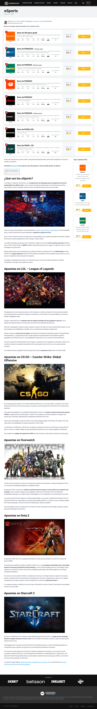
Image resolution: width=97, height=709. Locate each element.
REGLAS (70, 3)
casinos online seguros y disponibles (47, 230)
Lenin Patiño (17, 21)
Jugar (83, 36)
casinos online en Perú (56, 697)
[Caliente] (10, 104)
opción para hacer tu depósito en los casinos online (36, 662)
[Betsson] (10, 40)
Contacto (71, 706)
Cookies (76, 706)
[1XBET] (10, 56)
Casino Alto (6, 14)
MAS (76, 3)
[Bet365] (10, 72)
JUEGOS (55, 3)
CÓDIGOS (62, 3)
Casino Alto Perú (14, 705)
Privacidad (83, 706)
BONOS (49, 3)
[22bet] (10, 153)
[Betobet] (10, 137)
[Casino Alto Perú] (12, 2)
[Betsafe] (10, 120)
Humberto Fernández (38, 21)
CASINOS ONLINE (27, 3)
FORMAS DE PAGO (39, 3)
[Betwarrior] (10, 88)
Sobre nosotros (90, 706)
